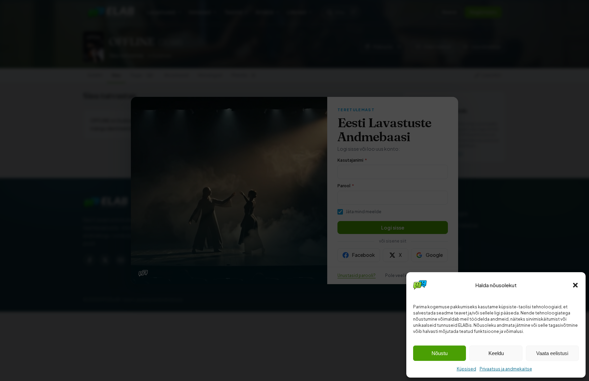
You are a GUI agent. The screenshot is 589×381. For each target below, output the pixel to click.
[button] (575, 285)
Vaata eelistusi (552, 353)
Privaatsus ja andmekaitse (506, 368)
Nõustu (440, 353)
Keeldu (496, 353)
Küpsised (466, 368)
